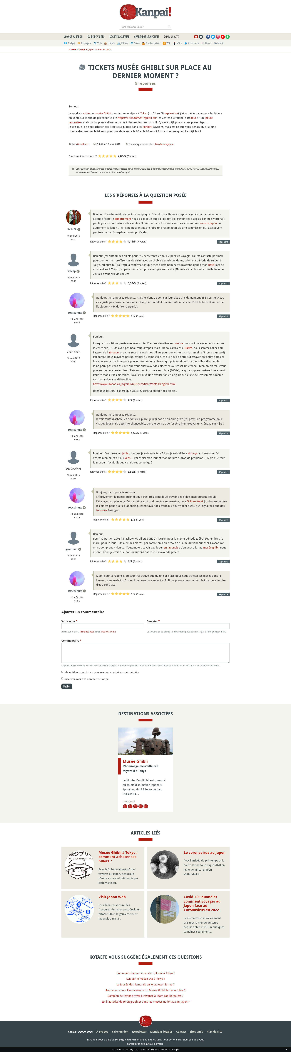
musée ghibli (211, 547)
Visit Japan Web (112, 897)
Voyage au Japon (73, 36)
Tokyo (143, 113)
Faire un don (120, 1031)
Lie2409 (72, 229)
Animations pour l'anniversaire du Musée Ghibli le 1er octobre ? (146, 990)
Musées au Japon (164, 144)
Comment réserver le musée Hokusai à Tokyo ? (146, 973)
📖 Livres (206, 43)
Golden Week (195, 501)
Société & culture (119, 36)
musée (99, 113)
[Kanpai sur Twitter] (213, 37)
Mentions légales (161, 1031)
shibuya (193, 453)
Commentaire (71, 640)
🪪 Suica (135, 43)
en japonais (171, 547)
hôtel (211, 265)
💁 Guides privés (151, 43)
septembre (171, 113)
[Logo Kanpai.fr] (145, 12)
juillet (125, 453)
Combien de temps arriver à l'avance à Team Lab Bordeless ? (145, 996)
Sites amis (196, 1031)
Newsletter (139, 1031)
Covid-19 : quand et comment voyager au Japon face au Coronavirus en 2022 (202, 903)
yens (127, 458)
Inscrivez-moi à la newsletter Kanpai (86, 679)
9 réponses (145, 83)
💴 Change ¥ (84, 43)
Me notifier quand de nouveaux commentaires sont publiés (101, 672)
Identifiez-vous (87, 631)
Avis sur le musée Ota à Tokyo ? (145, 978)
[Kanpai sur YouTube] (223, 37)
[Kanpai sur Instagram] (218, 37)
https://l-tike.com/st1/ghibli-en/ (137, 118)
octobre (178, 343)
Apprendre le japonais (146, 36)
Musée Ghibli (135, 761)
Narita (188, 348)
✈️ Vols (98, 43)
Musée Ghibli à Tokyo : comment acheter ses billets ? (118, 856)
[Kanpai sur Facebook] (208, 37)
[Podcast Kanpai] (228, 37)
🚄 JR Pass (122, 43)
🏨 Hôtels (109, 43)
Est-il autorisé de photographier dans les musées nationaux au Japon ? (146, 1001)
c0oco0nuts (82, 144)
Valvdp (71, 271)
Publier (66, 686)
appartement (123, 219)
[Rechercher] (169, 27)
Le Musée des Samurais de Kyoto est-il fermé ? (145, 984)
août (193, 118)
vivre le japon (208, 223)
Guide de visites (96, 36)
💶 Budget (69, 43)
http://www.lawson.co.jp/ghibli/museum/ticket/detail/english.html (134, 384)
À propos (102, 1031)
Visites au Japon (103, 49)
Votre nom (69, 621)
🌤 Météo (219, 43)
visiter (87, 113)
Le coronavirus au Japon (205, 852)
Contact (181, 1031)
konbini (147, 127)
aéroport (113, 352)
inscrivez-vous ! (108, 631)
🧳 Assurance (191, 43)
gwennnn (71, 549)
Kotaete (72, 49)
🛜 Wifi (167, 43)
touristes (101, 510)
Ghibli (107, 113)
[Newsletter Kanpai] (201, 37)
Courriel (153, 621)
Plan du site (214, 1031)
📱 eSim (177, 43)
